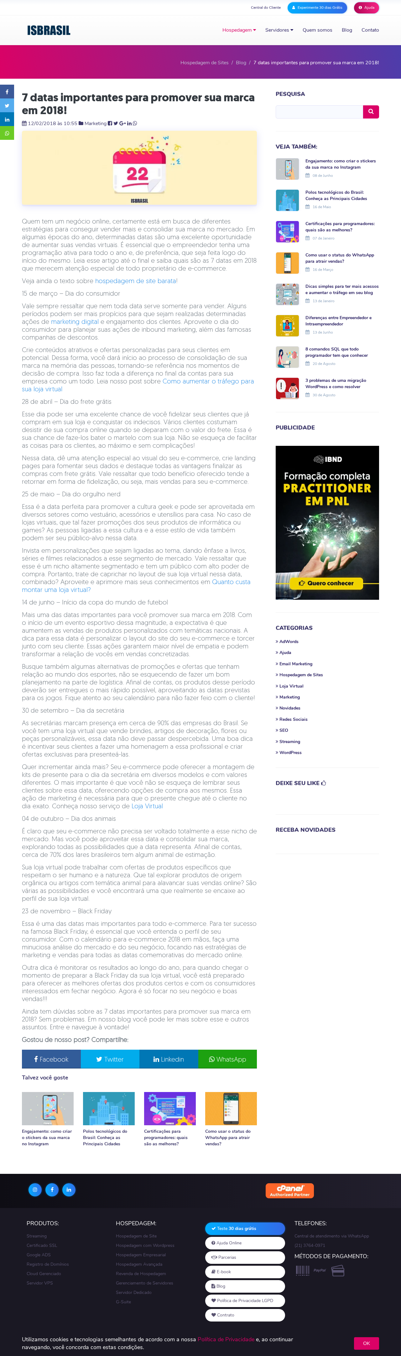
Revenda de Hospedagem (141, 1274)
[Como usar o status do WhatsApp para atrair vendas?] (231, 1108)
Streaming (37, 1236)
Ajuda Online (228, 1243)
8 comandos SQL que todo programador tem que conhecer (336, 352)
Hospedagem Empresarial (141, 1255)
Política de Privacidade (226, 1339)
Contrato (225, 1315)
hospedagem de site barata (135, 281)
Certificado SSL (42, 1245)
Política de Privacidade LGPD (244, 1301)
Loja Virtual (147, 806)
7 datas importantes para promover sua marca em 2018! (138, 104)
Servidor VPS (40, 1283)
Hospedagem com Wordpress (145, 1245)
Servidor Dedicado (134, 1292)
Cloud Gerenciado (44, 1274)
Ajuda (368, 7)
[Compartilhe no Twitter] (7, 105)
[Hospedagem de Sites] (49, 30)
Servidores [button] (277, 30)
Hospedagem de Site (136, 1236)
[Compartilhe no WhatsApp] (7, 133)
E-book (223, 1272)
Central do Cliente (266, 7)
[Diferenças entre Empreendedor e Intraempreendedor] (287, 325)
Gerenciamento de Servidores (144, 1283)
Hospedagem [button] (237, 30)
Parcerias (226, 1257)
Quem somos (317, 30)
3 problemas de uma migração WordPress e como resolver (335, 383)
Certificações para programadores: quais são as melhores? (166, 1137)
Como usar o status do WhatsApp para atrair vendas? (228, 1137)
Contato (370, 30)
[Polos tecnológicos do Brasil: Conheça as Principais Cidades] (109, 1108)
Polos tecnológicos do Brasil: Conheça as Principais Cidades (105, 1137)
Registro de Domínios (48, 1264)
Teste (236, 1229)
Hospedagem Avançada (139, 1264)
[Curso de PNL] (327, 523)
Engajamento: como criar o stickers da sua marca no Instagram (47, 1137)
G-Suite (123, 1302)
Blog (347, 30)
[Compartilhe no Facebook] (7, 91)
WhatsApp (230, 1059)
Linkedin (171, 1059)
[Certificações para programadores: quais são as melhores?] (170, 1108)
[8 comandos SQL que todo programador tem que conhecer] (287, 356)
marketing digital (75, 321)
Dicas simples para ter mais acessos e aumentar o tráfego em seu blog (342, 289)
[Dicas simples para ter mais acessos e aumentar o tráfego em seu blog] (287, 293)
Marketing (96, 123)
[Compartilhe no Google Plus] (122, 123)
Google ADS (39, 1255)
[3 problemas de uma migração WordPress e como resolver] (287, 387)
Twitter (113, 1059)
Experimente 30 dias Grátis (319, 7)
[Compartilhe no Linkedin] (7, 119)
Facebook (53, 1059)
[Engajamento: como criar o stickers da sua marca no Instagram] (48, 1108)
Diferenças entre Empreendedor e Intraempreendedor (338, 321)
